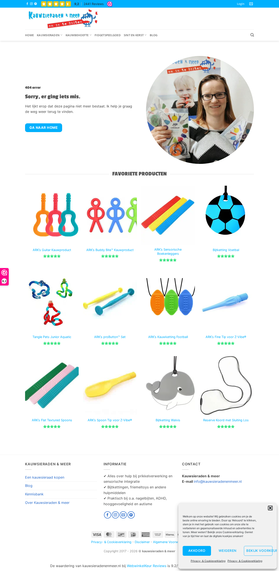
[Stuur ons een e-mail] (123, 514)
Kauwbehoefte (77, 35)
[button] (270, 508)
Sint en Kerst (134, 35)
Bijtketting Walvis (168, 420)
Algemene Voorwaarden (170, 542)
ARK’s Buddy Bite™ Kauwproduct (110, 250)
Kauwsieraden (48, 35)
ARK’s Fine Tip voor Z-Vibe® (226, 337)
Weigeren (227, 551)
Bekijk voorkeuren (259, 551)
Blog (154, 35)
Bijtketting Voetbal (226, 250)
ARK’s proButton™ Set (110, 337)
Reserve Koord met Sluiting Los (226, 420)
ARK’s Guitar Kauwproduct (52, 250)
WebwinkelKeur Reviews (146, 566)
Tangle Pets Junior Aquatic (51, 337)
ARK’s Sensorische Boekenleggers (168, 251)
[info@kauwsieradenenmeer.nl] (251, 4)
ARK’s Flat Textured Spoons (52, 420)
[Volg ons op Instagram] (31, 3)
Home (29, 35)
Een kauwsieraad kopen (44, 477)
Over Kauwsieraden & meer (47, 502)
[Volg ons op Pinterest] (35, 3)
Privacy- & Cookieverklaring (208, 561)
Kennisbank (34, 494)
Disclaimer (142, 542)
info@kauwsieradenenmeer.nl (218, 481)
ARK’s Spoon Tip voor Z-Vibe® (110, 420)
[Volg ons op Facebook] (27, 3)
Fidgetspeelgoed (108, 35)
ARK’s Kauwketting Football (168, 337)
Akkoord (196, 551)
